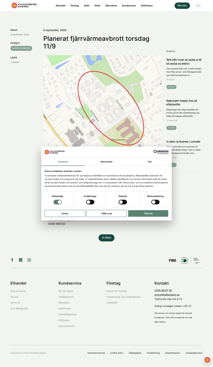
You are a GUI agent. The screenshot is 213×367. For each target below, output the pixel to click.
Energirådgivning (67, 314)
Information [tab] (106, 161)
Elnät (97, 5)
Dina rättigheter (19, 308)
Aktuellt (171, 87)
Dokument (64, 303)
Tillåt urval (106, 213)
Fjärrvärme (111, 5)
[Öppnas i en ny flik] (156, 152)
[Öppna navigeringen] (198, 5)
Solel (86, 5)
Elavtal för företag (116, 291)
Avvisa (65, 213)
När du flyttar (66, 291)
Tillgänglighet (135, 353)
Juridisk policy (116, 353)
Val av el (15, 303)
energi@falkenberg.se (167, 294)
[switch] (90, 202)
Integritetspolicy (172, 353)
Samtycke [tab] (63, 161)
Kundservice (129, 5)
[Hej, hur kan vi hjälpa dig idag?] (207, 360)
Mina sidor (182, 6)
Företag (74, 5)
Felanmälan (65, 308)
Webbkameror (66, 297)
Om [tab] (150, 161)
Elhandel (60, 5)
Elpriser (14, 297)
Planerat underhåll (21, 48)
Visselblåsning (153, 353)
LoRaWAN (111, 303)
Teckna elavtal (18, 291)
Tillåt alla (148, 213)
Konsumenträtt (66, 326)
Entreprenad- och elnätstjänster (123, 297)
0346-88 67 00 (163, 290)
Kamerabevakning (96, 353)
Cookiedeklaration (194, 353)
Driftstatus (147, 5)
